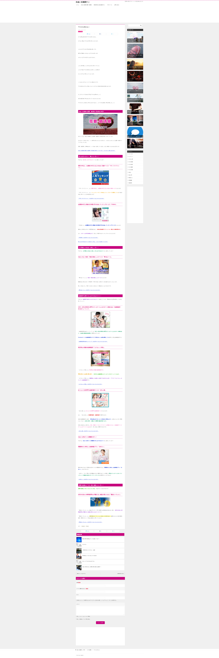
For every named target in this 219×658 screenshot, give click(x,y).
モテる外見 (131, 164)
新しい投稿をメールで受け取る (83, 619)
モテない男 (131, 159)
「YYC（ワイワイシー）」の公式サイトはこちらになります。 (91, 198)
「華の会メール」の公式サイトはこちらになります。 (89, 290)
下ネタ (87, 526)
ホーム (77, 4)
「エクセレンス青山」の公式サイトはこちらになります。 (90, 384)
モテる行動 (131, 169)
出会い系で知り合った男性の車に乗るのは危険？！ (91, 566)
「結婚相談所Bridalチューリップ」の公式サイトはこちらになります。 (93, 341)
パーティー (131, 156)
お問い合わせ (116, 4)
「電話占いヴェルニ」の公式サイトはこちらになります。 (90, 522)
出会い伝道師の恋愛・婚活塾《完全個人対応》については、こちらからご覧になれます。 (97, 150)
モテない (83, 526)
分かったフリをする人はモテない (88, 561)
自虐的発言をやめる (120, 573)
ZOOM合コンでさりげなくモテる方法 (89, 555)
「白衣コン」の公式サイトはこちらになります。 (88, 479)
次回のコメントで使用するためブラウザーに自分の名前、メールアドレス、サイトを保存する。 (97, 600)
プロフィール (109, 4)
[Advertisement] (109, 15)
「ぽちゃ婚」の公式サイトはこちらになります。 (88, 431)
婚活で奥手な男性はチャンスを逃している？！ (91, 538)
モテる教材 (131, 167)
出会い (130, 172)
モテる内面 (80, 31)
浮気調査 (130, 180)
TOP (81, 649)
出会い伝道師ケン (83, 2)
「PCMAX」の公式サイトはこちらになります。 (88, 237)
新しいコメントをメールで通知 (83, 616)
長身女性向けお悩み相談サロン (99, 4)
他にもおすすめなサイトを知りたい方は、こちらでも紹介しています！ (93, 241)
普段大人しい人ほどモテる (81, 573)
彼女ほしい (131, 177)
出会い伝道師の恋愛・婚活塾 (86, 4)
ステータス (131, 153)
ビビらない (84, 544)
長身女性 (130, 182)
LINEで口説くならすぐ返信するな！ (134, 136)
